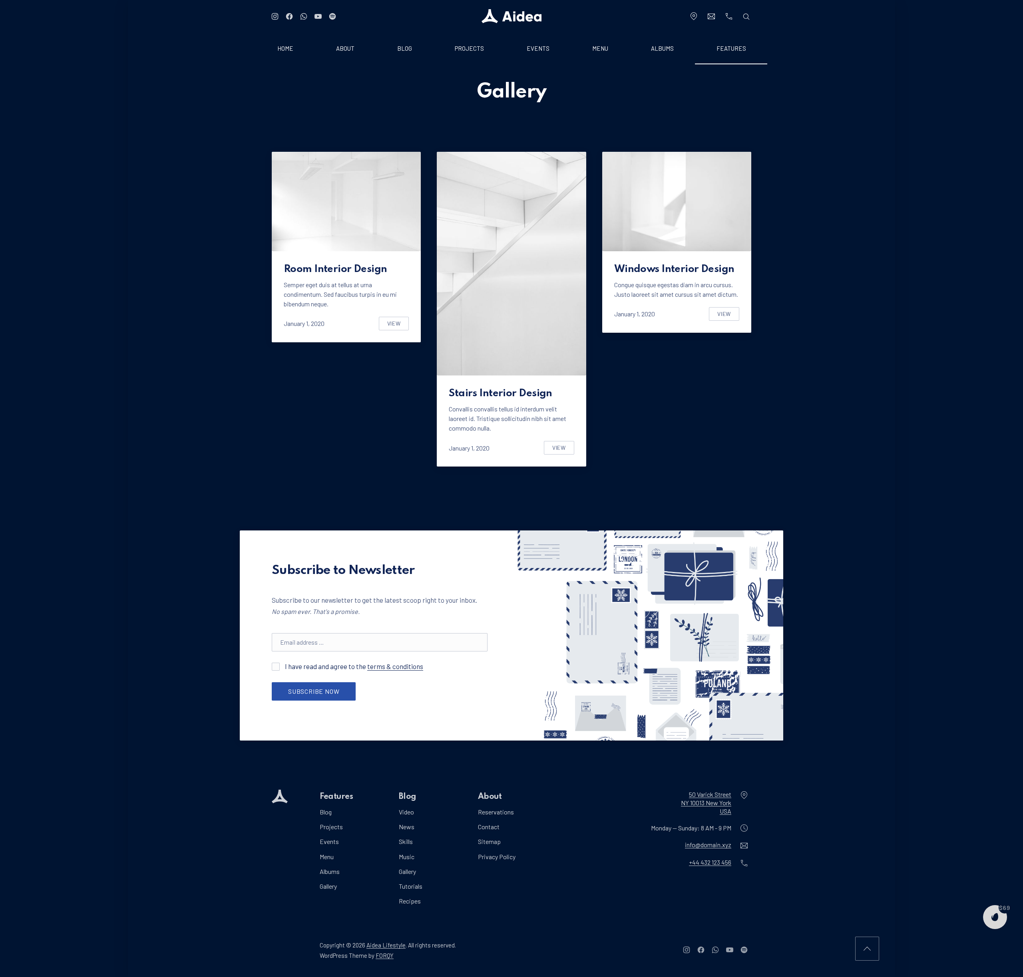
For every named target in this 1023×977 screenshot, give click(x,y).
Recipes (410, 901)
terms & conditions (395, 666)
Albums (662, 48)
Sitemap (489, 842)
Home (285, 48)
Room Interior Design (335, 269)
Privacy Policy (496, 856)
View (398, 325)
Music (406, 856)
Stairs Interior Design (500, 393)
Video (406, 812)
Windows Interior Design (674, 269)
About (345, 48)
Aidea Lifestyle (386, 945)
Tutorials (410, 886)
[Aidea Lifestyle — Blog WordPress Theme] (511, 16)
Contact (489, 826)
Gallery (328, 886)
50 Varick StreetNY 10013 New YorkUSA (706, 802)
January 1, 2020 (304, 323)
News (406, 826)
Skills (406, 842)
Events (538, 48)
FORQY (385, 955)
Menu (600, 48)
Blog (404, 48)
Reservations (496, 812)
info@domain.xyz (708, 845)
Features (731, 48)
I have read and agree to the (353, 666)
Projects (469, 48)
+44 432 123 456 (710, 862)
